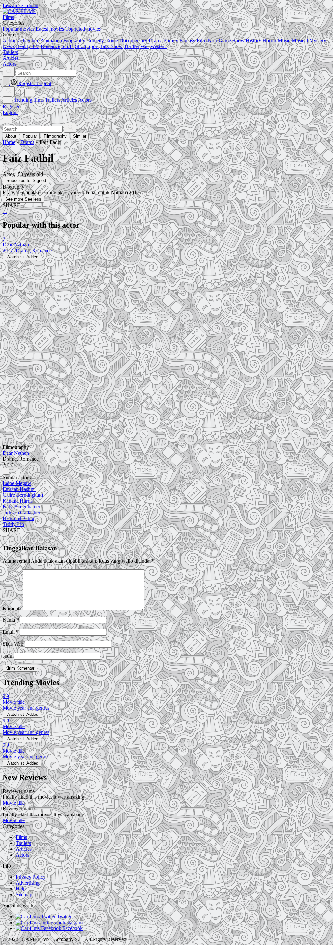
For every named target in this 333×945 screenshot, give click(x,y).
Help (21, 888)
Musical (300, 40)
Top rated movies (83, 29)
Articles (69, 100)
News (9, 46)
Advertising (28, 883)
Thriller (131, 46)
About (10, 136)
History (253, 40)
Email (11, 632)
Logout (10, 112)
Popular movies (18, 29)
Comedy (95, 40)
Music (284, 40)
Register (11, 106)
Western (158, 46)
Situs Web (13, 644)
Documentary (133, 40)
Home (9, 142)
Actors (85, 100)
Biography (74, 40)
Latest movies (50, 29)
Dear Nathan (16, 453)
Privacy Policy (31, 877)
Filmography (55, 136)
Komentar (13, 608)
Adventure (28, 40)
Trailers (52, 100)
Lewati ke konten (20, 5)
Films (21, 837)
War (144, 46)
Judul (8, 656)
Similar (79, 136)
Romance (50, 46)
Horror (269, 40)
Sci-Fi (67, 46)
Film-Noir (207, 40)
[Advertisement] (166, 305)
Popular (30, 136)
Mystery (317, 40)
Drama (156, 40)
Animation (51, 40)
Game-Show (232, 40)
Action (10, 40)
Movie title (14, 803)
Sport (93, 46)
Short (80, 46)
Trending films (29, 100)
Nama (11, 620)
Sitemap (24, 894)
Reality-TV (27, 46)
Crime (111, 40)
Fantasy (187, 40)
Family (171, 40)
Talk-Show (111, 46)
